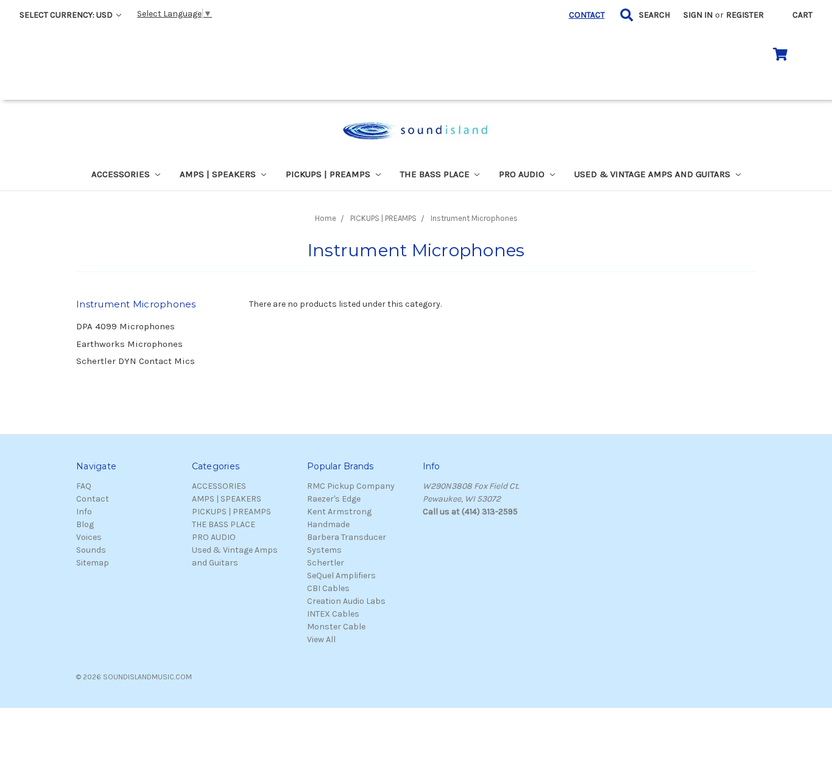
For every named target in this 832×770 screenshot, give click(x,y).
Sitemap (92, 563)
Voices (89, 537)
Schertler (325, 563)
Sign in (698, 15)
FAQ (83, 486)
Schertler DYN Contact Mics (135, 360)
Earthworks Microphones (129, 343)
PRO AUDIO (523, 174)
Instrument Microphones (474, 218)
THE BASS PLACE (436, 174)
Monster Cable (336, 626)
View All (321, 639)
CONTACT (587, 15)
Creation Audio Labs (346, 601)
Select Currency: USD (67, 15)
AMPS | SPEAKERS (219, 174)
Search (654, 15)
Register (745, 15)
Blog (85, 524)
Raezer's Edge (334, 499)
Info (84, 511)
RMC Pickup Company (351, 486)
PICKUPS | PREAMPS (329, 174)
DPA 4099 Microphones (125, 326)
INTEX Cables (333, 614)
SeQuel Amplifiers (341, 575)
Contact (92, 499)
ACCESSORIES (121, 174)
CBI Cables (328, 588)
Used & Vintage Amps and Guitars (653, 174)
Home (325, 218)
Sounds (91, 550)
